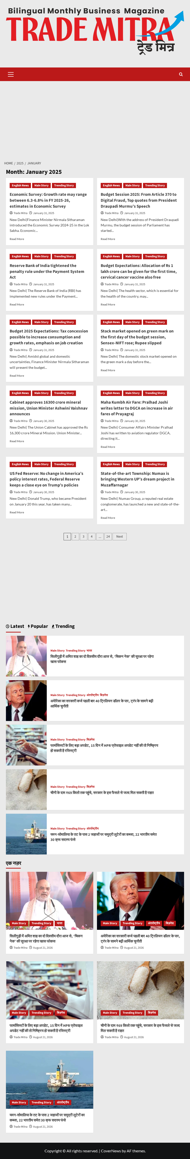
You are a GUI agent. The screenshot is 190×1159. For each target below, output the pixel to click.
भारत (89, 651)
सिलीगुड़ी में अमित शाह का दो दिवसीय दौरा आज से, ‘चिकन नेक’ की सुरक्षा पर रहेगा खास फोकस (46, 939)
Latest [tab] (16, 626)
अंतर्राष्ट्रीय (93, 695)
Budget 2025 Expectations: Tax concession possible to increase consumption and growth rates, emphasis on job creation (49, 337)
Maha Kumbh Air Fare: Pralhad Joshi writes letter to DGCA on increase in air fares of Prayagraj (137, 408)
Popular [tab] (39, 626)
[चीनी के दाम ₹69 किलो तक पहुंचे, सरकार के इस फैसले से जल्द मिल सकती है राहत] (26, 789)
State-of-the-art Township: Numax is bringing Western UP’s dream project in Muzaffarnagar (137, 479)
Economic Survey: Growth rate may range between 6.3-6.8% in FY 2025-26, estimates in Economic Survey (48, 200)
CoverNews (111, 1150)
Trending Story (64, 185)
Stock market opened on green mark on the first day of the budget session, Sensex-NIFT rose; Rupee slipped (137, 337)
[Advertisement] (95, 118)
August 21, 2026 (43, 948)
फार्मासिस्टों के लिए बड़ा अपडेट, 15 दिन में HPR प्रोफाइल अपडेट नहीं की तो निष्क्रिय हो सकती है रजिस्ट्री (46, 1028)
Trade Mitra (20, 213)
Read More (17, 239)
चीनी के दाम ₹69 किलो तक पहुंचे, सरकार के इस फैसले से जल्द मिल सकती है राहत (102, 792)
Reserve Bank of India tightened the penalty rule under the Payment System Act (47, 272)
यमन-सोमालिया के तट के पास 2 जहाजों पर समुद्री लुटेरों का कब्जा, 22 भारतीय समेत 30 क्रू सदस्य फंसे (47, 1118)
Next (119, 536)
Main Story (41, 185)
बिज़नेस (104, 695)
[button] (11, 73)
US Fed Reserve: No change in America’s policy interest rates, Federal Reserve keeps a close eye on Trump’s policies (46, 479)
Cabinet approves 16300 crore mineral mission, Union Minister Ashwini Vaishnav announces (49, 408)
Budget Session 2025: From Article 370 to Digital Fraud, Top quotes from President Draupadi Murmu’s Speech (139, 200)
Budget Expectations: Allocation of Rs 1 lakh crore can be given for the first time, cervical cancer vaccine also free (139, 272)
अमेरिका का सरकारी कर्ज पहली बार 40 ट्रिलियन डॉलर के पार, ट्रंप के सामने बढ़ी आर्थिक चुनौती (140, 939)
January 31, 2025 (43, 213)
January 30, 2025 (43, 421)
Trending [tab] (64, 626)
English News (20, 185)
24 (108, 536)
